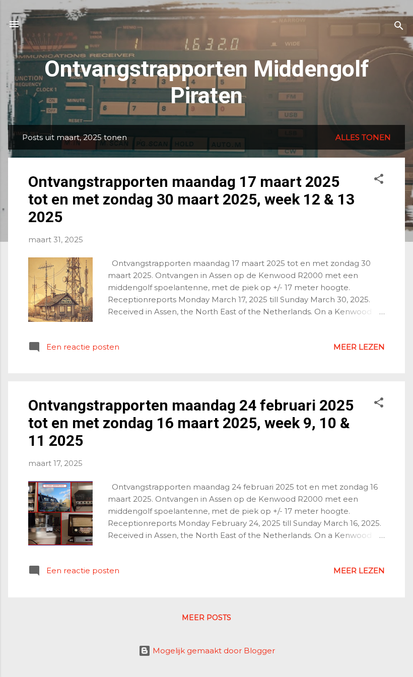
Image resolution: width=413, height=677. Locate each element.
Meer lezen (359, 347)
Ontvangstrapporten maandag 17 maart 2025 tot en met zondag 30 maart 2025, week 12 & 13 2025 (191, 199)
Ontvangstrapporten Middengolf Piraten (206, 82)
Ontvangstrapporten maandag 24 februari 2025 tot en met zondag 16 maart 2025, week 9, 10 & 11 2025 (191, 422)
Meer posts (206, 617)
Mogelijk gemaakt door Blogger (213, 650)
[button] (379, 180)
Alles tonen (363, 137)
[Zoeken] (399, 27)
